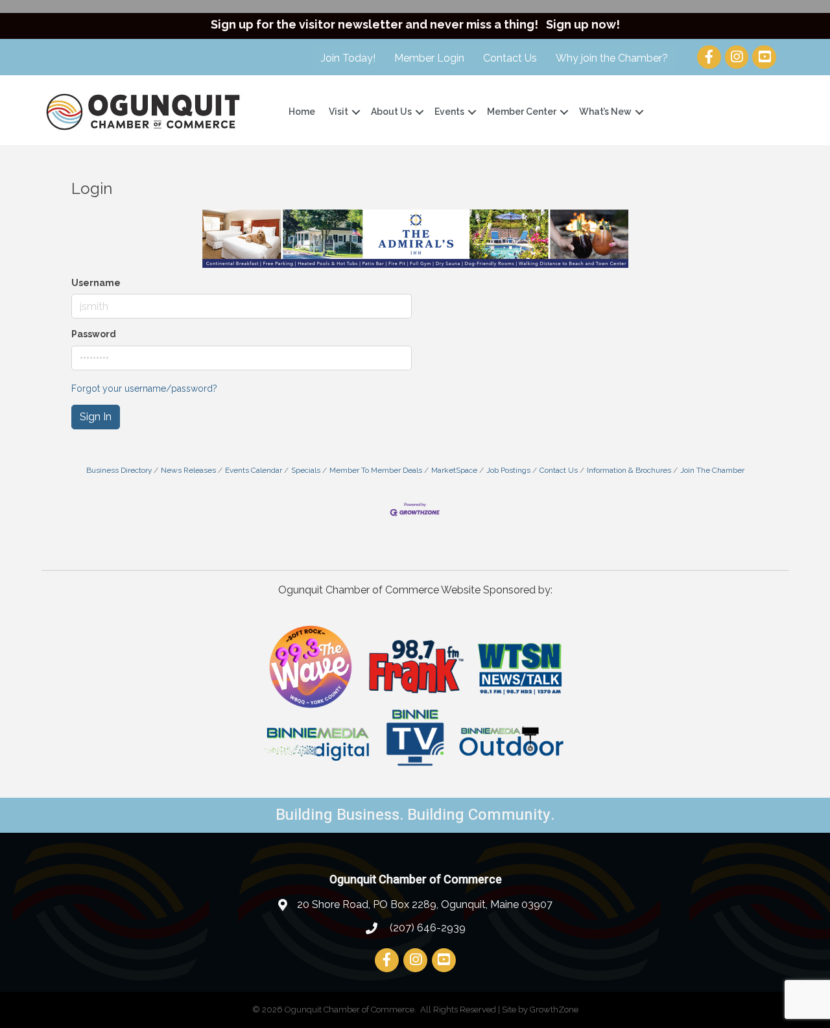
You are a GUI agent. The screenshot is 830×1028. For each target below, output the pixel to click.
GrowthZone (554, 1009)
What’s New (605, 111)
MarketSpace (454, 470)
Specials (305, 470)
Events (449, 111)
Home (302, 111)
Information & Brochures (629, 470)
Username (96, 283)
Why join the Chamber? (612, 58)
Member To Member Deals (375, 470)
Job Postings (508, 470)
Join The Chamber (712, 470)
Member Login (429, 58)
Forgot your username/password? (144, 388)
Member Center (521, 111)
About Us (391, 111)
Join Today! (348, 58)
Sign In (96, 417)
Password (93, 334)
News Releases (188, 470)
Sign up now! (583, 24)
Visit (338, 111)
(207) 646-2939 (426, 928)
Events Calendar (253, 470)
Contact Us (510, 58)
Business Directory (119, 470)
